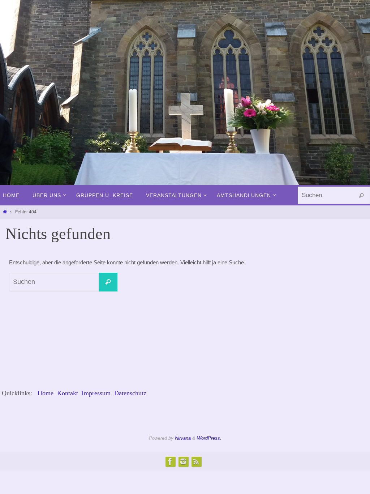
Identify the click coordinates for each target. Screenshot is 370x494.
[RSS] (196, 461)
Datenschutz (130, 393)
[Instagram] (183, 461)
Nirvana (183, 438)
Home (45, 393)
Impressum (96, 393)
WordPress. (209, 438)
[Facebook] (170, 461)
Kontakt (67, 393)
